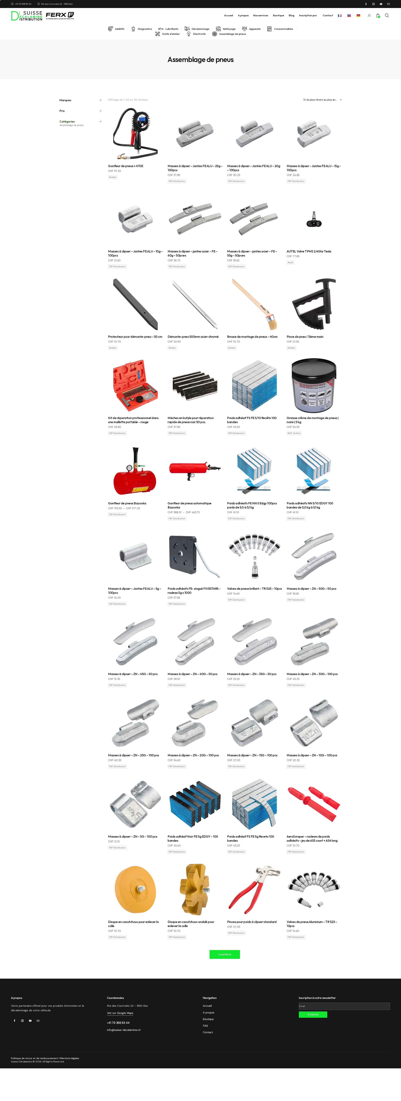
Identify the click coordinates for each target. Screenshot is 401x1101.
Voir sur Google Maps (120, 1013)
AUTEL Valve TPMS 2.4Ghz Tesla (309, 251)
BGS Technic (294, 433)
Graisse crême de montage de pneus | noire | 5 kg (313, 420)
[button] (225, 954)
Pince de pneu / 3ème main (305, 337)
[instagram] (374, 4)
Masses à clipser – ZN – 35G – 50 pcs (251, 674)
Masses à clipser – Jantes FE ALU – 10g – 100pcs (135, 253)
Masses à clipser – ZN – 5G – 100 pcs (132, 836)
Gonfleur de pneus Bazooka (127, 503)
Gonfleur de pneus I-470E (125, 166)
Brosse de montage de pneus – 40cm (252, 337)
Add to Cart (137, 157)
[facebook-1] (366, 4)
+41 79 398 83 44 (118, 1023)
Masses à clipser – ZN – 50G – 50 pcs (311, 589)
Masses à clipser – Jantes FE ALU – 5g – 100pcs (134, 591)
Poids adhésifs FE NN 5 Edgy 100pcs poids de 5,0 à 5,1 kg (252, 505)
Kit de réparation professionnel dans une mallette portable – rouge (133, 420)
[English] (349, 15)
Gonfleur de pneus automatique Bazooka (189, 505)
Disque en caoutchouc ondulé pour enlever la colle (191, 924)
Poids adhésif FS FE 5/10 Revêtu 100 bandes (252, 420)
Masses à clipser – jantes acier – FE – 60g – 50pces (192, 253)
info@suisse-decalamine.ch (124, 1030)
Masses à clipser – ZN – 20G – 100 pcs (193, 755)
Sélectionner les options (137, 495)
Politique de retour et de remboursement (34, 1058)
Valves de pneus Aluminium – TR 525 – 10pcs (312, 924)
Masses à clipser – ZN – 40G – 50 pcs (192, 674)
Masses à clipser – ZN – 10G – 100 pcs (312, 755)
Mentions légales (69, 1058)
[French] (340, 15)
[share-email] (389, 4)
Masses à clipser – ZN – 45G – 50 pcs (132, 674)
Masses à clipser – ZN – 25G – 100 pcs (133, 755)
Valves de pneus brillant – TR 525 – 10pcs (254, 589)
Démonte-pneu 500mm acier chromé (193, 337)
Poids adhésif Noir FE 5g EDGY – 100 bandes (193, 838)
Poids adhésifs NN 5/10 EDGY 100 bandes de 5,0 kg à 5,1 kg (310, 505)
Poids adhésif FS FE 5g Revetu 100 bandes (250, 838)
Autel (290, 262)
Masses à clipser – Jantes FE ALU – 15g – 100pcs (314, 168)
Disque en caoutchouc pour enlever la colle (133, 924)
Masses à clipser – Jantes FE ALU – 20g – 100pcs (253, 168)
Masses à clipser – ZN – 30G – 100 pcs (312, 674)
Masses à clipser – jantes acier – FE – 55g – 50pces (252, 253)
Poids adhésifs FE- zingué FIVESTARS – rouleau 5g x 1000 (194, 591)
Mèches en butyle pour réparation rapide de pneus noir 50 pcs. (191, 420)
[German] (359, 15)
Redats (112, 177)
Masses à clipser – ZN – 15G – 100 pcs (252, 755)
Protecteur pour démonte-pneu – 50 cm (135, 337)
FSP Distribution (177, 181)
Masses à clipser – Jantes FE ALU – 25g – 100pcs (195, 168)
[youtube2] (381, 4)
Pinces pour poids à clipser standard (251, 922)
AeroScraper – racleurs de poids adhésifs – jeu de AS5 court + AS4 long (312, 838)
